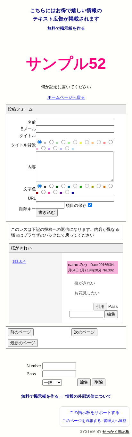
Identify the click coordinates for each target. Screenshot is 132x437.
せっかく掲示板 (116, 431)
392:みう (19, 261)
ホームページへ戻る (66, 97)
